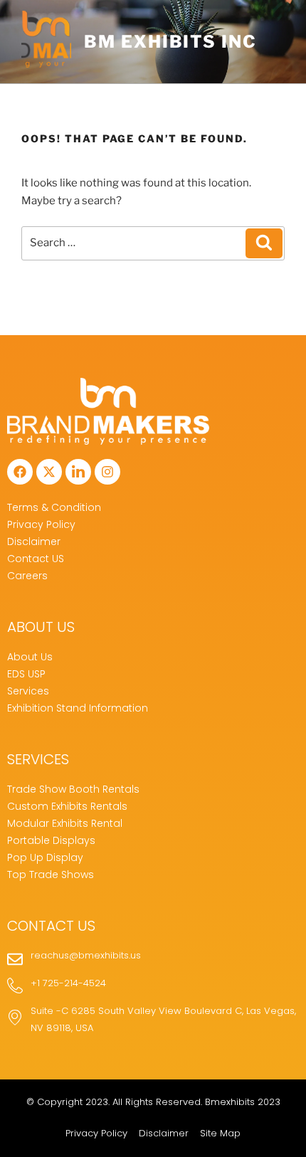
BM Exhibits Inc (170, 41)
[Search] (264, 243)
